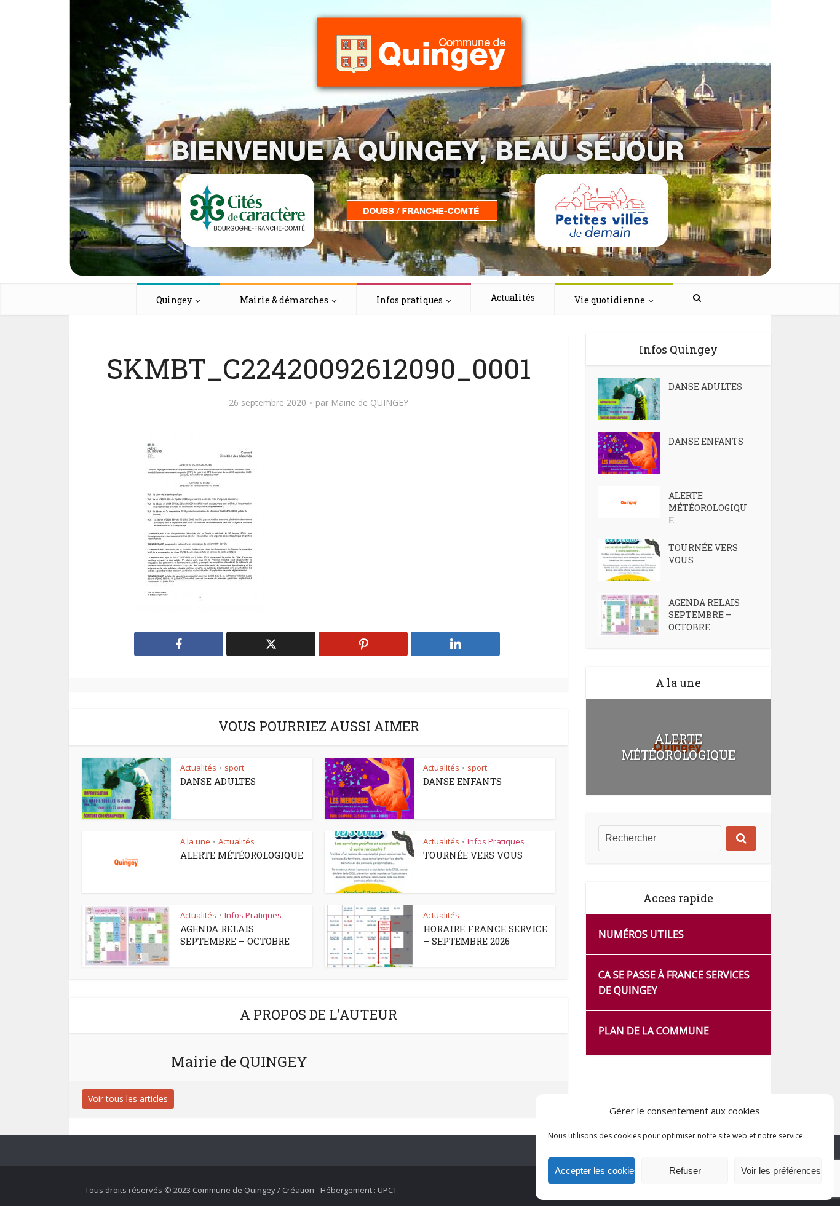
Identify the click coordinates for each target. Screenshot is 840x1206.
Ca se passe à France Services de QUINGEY (674, 982)
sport (234, 767)
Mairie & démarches (284, 300)
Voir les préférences (781, 1170)
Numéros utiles (641, 934)
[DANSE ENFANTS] (633, 453)
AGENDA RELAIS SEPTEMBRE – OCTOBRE (235, 934)
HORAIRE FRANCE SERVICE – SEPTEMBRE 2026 (485, 934)
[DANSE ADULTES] (633, 399)
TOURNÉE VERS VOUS (473, 855)
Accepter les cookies (595, 1170)
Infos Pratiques (496, 841)
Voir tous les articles (128, 1099)
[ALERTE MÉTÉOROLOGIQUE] (633, 502)
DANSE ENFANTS (462, 781)
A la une (195, 841)
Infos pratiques (409, 300)
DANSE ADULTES (218, 781)
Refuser (685, 1170)
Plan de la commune (653, 1030)
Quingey (174, 300)
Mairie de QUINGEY (369, 402)
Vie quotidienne (609, 300)
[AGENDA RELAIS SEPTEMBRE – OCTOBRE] (633, 614)
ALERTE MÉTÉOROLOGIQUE (241, 855)
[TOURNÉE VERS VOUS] (633, 560)
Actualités (513, 297)
